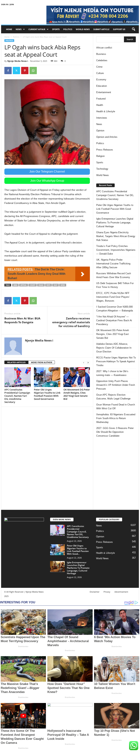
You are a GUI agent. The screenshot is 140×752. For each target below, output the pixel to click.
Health (99, 105)
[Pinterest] (24, 70)
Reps (48, 285)
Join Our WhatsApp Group (47, 180)
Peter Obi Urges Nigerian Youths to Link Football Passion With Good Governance (47, 394)
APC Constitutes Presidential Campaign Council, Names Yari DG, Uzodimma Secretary (17, 396)
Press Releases (104, 149)
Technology (102, 168)
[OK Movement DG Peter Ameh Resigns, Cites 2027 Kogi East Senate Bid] (76, 377)
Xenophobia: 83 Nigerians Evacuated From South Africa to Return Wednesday (115, 418)
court (32, 285)
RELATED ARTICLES (16, 362)
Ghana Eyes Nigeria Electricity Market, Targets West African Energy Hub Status (115, 236)
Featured (101, 98)
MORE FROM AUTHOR (41, 362)
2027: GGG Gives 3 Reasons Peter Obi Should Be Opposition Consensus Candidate (115, 432)
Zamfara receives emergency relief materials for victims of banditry (71, 322)
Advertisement (121, 591)
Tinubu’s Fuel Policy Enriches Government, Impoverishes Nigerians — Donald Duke (115, 250)
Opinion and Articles (106, 137)
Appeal (23, 285)
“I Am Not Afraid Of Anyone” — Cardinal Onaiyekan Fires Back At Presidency (114, 320)
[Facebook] (8, 70)
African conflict (104, 47)
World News (83, 29)
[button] (133, 29)
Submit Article (101, 29)
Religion (100, 156)
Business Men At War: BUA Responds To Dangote (22, 320)
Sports (56, 29)
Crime (99, 66)
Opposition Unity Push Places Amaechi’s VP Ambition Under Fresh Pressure (115, 385)
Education (101, 86)
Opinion (100, 130)
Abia (15, 285)
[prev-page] (83, 362)
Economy (101, 79)
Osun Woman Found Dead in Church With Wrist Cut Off (115, 406)
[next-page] (88, 362)
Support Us (119, 29)
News (19, 29)
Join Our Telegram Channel (47, 171)
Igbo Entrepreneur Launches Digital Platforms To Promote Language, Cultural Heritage (114, 222)
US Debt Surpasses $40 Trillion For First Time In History (115, 285)
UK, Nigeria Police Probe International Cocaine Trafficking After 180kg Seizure (113, 263)
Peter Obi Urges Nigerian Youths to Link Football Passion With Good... (78, 549)
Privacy (107, 591)
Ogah (40, 285)
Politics (67, 29)
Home (9, 29)
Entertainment (103, 92)
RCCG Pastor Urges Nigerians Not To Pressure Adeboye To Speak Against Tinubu (116, 361)
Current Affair (36, 29)
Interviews (101, 117)
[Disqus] (47, 457)
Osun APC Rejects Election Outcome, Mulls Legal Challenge (113, 396)
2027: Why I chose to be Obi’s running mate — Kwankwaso (112, 373)
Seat (55, 285)
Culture (100, 73)
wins (63, 285)
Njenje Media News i (17, 61)
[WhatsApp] (33, 70)
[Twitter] (16, 70)
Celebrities (101, 60)
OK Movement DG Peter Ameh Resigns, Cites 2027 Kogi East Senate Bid (76, 394)
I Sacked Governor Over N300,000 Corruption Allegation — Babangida (114, 308)
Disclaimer (94, 591)
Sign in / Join (7, 4)
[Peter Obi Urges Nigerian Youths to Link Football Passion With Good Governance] (47, 377)
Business (101, 54)
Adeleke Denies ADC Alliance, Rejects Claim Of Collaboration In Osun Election (113, 348)
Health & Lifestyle (105, 111)
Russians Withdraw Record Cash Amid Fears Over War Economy (113, 275)
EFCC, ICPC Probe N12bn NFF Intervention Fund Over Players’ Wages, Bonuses (113, 297)
